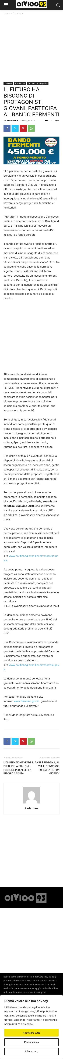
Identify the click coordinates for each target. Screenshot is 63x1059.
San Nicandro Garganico (37, 83)
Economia (18, 13)
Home (7, 13)
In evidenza (20, 83)
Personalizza (31, 1042)
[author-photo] (31, 803)
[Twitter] (15, 128)
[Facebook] (7, 128)
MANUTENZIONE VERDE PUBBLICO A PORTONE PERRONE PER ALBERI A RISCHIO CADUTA (17, 768)
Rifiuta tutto (31, 1051)
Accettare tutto (31, 1032)
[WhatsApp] (31, 128)
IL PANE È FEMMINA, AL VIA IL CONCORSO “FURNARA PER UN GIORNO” (45, 768)
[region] (31, 1027)
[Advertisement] (31, 49)
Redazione (12, 120)
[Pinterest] (23, 128)
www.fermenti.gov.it (26, 701)
